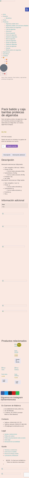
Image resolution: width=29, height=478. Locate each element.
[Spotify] (17, 393)
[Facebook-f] (2, 393)
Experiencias (6, 52)
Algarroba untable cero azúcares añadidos (17, 25)
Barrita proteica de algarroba (13, 27)
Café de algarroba (10, 29)
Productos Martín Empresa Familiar (16, 464)
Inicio (4, 14)
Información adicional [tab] (19, 155)
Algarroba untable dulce (12, 23)
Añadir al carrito (12, 146)
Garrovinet (8, 31)
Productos (5, 22)
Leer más (4, 380)
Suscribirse (6, 53)
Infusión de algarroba (11, 37)
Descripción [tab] (7, 155)
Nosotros (5, 16)
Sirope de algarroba (11, 42)
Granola (8, 48)
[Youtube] (14, 393)
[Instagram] (10, 393)
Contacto (5, 55)
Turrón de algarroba (11, 46)
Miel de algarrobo (10, 38)
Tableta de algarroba (11, 44)
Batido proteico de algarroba (13, 50)
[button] (27, 9)
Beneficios (9, 18)
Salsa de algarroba (11, 40)
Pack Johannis (8, 77)
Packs (4, 20)
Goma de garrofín (10, 33)
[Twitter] (6, 393)
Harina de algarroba (11, 35)
